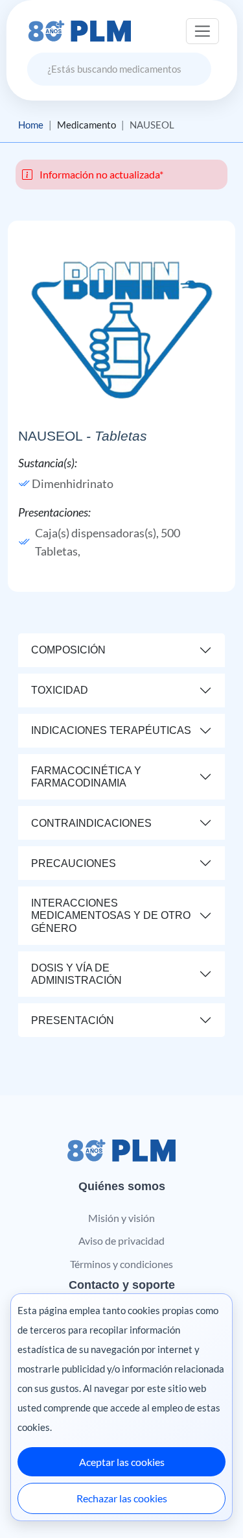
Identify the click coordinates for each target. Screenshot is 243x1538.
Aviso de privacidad (121, 1240)
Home (30, 124)
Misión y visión (121, 1218)
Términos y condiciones (121, 1264)
